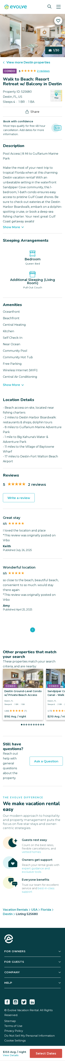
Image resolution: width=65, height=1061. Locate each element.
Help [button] (8, 982)
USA (34, 909)
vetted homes (31, 852)
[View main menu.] (58, 7)
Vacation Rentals (15, 909)
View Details (11, 1055)
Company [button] (12, 972)
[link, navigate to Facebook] (7, 1001)
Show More (11, 227)
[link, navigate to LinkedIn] (32, 1001)
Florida (46, 909)
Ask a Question (46, 761)
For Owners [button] (15, 951)
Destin (8, 914)
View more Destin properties (28, 62)
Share (35, 111)
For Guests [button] (14, 961)
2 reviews (43, 71)
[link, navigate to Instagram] (15, 1001)
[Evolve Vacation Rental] (15, 7)
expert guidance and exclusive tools (36, 870)
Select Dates (46, 1053)
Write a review (18, 498)
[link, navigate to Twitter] (24, 1001)
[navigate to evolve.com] (8, 939)
